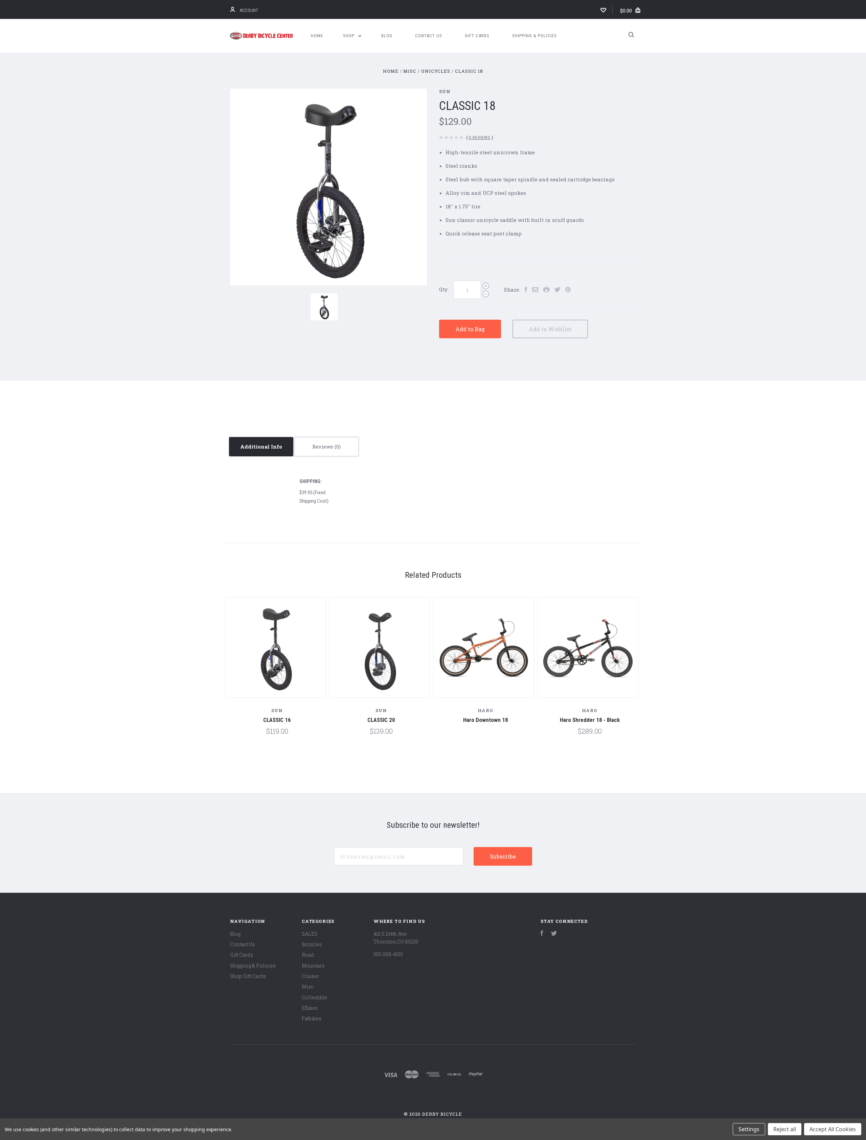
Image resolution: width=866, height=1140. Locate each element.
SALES (309, 934)
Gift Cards (477, 35)
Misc (308, 986)
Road (308, 955)
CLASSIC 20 (381, 719)
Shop (349, 35)
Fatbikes (311, 1018)
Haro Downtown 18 (485, 719)
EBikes (310, 1008)
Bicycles (312, 944)
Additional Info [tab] (261, 446)
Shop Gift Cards (248, 976)
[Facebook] (542, 934)
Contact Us (428, 35)
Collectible (314, 997)
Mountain (313, 965)
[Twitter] (554, 934)
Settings (748, 1129)
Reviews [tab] (323, 446)
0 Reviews (480, 137)
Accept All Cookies (833, 1129)
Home (317, 35)
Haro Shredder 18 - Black (590, 719)
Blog (386, 35)
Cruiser (310, 976)
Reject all (784, 1129)
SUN (444, 91)
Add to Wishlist (550, 329)
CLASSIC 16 (277, 719)
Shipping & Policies (534, 35)
